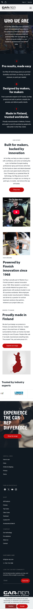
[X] (8, 489)
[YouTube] (12, 489)
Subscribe (25, 580)
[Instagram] (16, 489)
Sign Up (30, 2)
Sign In (24, 2)
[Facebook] (5, 489)
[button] (6, 2)
